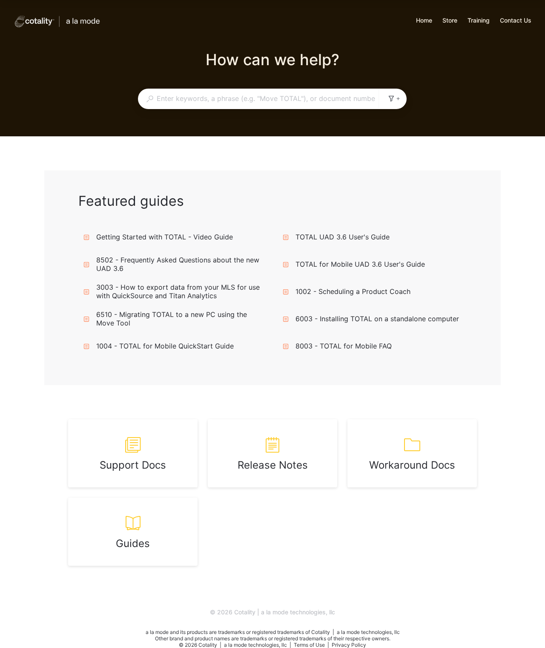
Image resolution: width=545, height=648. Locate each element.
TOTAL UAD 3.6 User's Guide (342, 237)
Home (424, 21)
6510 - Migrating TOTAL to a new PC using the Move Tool (171, 319)
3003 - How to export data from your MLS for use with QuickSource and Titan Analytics (178, 291)
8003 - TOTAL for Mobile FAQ (343, 346)
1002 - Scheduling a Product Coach (352, 291)
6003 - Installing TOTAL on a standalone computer (377, 318)
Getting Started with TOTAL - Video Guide (164, 237)
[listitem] (133, 453)
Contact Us (515, 21)
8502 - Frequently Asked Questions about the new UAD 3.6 (177, 264)
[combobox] (258, 98)
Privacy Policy (349, 645)
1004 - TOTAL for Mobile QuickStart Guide (165, 346)
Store (449, 21)
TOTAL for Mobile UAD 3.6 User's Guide (360, 264)
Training (479, 21)
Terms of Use (310, 645)
